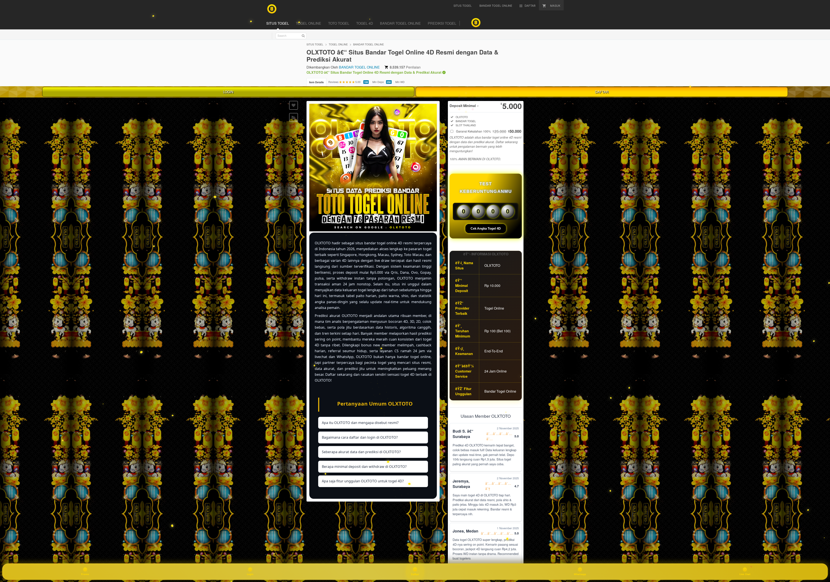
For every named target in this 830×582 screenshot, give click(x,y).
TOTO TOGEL (338, 23)
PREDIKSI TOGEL (442, 23)
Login (250, 574)
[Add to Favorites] (293, 105)
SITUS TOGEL (277, 23)
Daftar (415, 574)
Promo (85, 574)
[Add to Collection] (293, 117)
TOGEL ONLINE (308, 23)
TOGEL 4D (364, 23)
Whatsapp (580, 574)
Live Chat (744, 574)
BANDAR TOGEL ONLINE (400, 23)
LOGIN (228, 91)
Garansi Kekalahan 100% (488, 131)
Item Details (316, 82)
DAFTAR (602, 91)
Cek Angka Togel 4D (486, 228)
